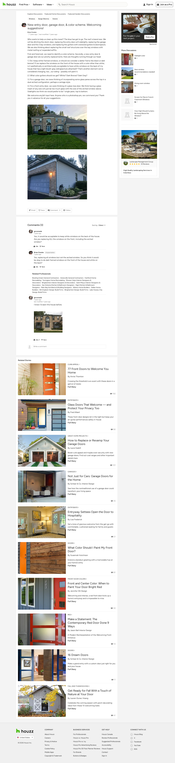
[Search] (59, 4)
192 (114, 394)
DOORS (71, 543)
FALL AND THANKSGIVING (78, 686)
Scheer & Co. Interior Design (82, 484)
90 (114, 429)
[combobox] (92, 4)
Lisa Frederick (76, 519)
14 (115, 644)
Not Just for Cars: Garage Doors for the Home (90, 477)
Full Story (72, 387)
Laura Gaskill (75, 448)
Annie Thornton (77, 376)
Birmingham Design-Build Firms (51, 290)
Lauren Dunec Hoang (79, 698)
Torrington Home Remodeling (53, 280)
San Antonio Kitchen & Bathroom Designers (58, 285)
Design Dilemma (43, 19)
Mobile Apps (49, 752)
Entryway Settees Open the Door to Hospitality (90, 513)
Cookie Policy (50, 749)
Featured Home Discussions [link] (55, 14)
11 (115, 680)
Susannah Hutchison (79, 555)
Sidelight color (139, 56)
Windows (32, 19)
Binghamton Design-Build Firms (76, 290)
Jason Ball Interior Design (81, 630)
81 (115, 572)
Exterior (55, 19)
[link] (142, 164)
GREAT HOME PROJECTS (77, 436)
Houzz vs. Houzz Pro (81, 738)
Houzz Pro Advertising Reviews (84, 745)
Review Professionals (110, 738)
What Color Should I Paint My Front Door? (90, 549)
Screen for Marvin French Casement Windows (143, 98)
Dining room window (142, 83)
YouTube (137, 745)
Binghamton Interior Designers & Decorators (58, 283)
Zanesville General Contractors (71, 278)
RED (69, 615)
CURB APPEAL (73, 364)
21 (115, 537)
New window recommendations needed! (144, 71)
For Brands (77, 752)
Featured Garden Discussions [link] (79, 14)
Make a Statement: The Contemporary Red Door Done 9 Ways (88, 622)
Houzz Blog (138, 734)
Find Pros (23, 4)
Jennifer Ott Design (78, 591)
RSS (135, 749)
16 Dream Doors (78, 655)
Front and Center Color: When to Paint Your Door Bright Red (88, 585)
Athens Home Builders (81, 287)
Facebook (137, 742)
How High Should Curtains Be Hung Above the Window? (144, 113)
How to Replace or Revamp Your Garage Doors (88, 442)
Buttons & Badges (80, 756)
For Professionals (79, 734)
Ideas (49, 4)
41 (115, 715)
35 (114, 501)
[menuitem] (24, 4)
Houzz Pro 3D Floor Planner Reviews (86, 749)
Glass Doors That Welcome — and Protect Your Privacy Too (89, 406)
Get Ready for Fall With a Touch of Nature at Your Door (89, 692)
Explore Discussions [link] (35, 14)
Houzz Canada (107, 734)
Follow (68, 210)
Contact (105, 752)
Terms (47, 745)
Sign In (104, 756)
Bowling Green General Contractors (45, 278)
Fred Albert (75, 412)
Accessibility (106, 745)
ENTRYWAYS (73, 400)
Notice (54, 741)
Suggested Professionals (111, 741)
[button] (98, 225)
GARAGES (72, 472)
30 (114, 608)
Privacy (47, 741)
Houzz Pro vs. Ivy (79, 741)
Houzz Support (107, 749)
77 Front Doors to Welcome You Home (88, 370)
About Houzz (49, 734)
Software (37, 4)
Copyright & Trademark (53, 756)
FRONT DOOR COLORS (77, 579)
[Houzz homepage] (9, 4)
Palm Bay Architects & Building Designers (56, 287)
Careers (48, 738)
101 (114, 465)
